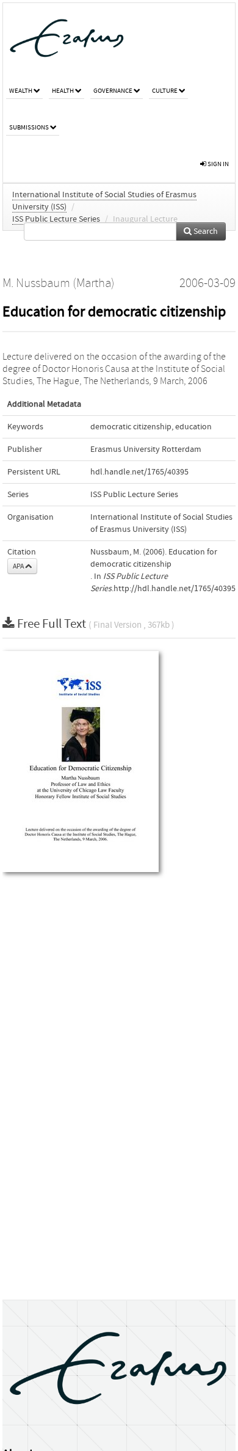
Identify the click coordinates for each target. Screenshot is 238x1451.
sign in (217, 164)
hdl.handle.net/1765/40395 (139, 472)
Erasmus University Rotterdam (145, 449)
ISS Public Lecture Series (56, 219)
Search (205, 231)
